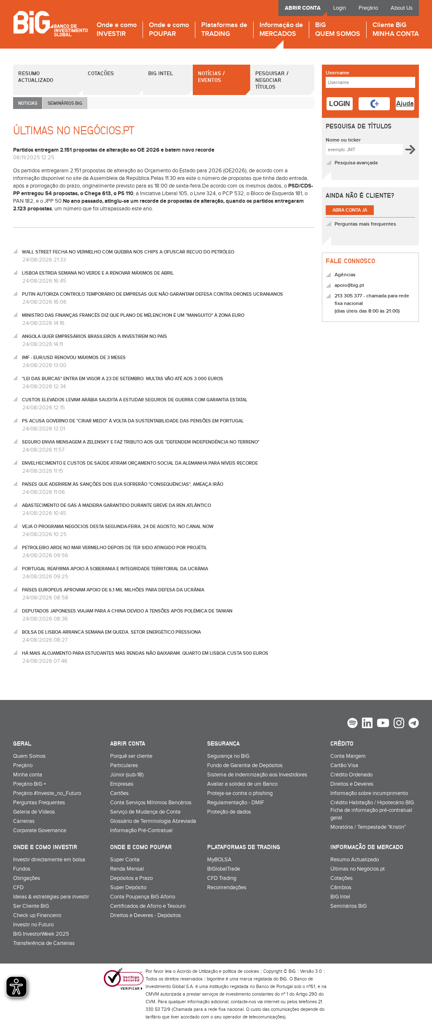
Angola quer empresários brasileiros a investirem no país (94, 336)
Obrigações (26, 878)
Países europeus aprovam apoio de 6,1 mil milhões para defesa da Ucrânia (113, 590)
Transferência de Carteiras (44, 943)
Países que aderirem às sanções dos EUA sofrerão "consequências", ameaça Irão (122, 484)
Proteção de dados (229, 812)
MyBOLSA (219, 859)
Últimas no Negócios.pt (357, 869)
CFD (18, 887)
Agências (345, 275)
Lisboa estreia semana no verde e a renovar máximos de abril (98, 273)
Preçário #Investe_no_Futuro (47, 793)
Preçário (368, 8)
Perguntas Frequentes (39, 802)
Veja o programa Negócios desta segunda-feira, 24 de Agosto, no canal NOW (117, 526)
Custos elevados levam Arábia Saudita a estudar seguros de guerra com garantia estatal (135, 400)
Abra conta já (349, 210)
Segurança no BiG (228, 756)
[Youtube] (383, 724)
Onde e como (117, 30)
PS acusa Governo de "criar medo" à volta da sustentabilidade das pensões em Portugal (133, 421)
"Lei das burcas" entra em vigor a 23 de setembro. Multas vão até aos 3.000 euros (122, 378)
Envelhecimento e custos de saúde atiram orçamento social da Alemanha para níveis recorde (140, 463)
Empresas (121, 784)
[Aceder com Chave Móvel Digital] (374, 103)
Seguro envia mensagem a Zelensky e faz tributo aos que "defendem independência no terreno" (140, 442)
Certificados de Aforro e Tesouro (148, 906)
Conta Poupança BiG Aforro (142, 896)
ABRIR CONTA (303, 8)
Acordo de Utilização (197, 971)
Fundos (21, 869)
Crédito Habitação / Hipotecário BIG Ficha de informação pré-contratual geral (372, 810)
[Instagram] (399, 724)
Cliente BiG (396, 30)
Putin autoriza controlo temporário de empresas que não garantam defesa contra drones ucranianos (152, 294)
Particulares (124, 765)
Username (337, 73)
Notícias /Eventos (211, 76)
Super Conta (125, 859)
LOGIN (339, 103)
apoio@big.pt (349, 285)
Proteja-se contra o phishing (240, 793)
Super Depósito (128, 887)
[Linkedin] (367, 724)
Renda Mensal (127, 869)
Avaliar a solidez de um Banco (242, 784)
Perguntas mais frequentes (365, 224)
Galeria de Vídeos (34, 812)
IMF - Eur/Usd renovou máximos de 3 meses (74, 357)
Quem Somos (29, 756)
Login (339, 8)
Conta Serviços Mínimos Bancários (151, 802)
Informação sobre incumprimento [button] (369, 793)
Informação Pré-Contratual (141, 830)
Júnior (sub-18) (126, 774)
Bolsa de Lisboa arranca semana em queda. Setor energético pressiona (111, 632)
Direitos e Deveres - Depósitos (145, 915)
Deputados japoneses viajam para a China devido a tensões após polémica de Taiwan (127, 611)
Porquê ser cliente (131, 756)
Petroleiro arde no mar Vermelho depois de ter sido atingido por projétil (114, 547)
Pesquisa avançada (356, 163)
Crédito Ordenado (351, 774)
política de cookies (241, 971)
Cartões (119, 793)
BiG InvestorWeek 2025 (41, 934)
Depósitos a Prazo (131, 878)
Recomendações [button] (226, 887)
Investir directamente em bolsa (49, 859)
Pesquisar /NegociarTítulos (272, 80)
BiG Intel (160, 73)
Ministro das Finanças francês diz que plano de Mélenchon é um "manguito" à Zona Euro (133, 315)
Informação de (281, 30)
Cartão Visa (344, 765)
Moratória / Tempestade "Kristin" (368, 827)
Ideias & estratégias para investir (51, 896)
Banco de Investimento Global (50, 23)
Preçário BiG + (29, 784)
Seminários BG (65, 103)
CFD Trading (221, 878)
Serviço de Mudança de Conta (145, 812)
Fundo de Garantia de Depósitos (245, 765)
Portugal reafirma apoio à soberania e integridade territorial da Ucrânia (115, 569)
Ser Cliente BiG (31, 906)
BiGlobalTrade (223, 869)
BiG (337, 30)
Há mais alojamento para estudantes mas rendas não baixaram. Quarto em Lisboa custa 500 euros (145, 653)
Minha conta (27, 774)
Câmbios (340, 887)
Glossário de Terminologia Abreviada (153, 821)
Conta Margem (348, 756)
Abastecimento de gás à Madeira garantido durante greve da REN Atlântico (116, 505)
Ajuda (405, 104)
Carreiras (24, 821)
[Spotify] (352, 724)
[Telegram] (413, 724)
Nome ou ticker (343, 140)
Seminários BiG (348, 906)
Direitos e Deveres (351, 784)
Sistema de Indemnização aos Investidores (257, 774)
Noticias (27, 103)
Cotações (101, 73)
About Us (402, 8)
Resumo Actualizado (35, 76)
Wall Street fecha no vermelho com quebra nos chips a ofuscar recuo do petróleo (128, 252)
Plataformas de (224, 30)
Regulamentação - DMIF (235, 802)
